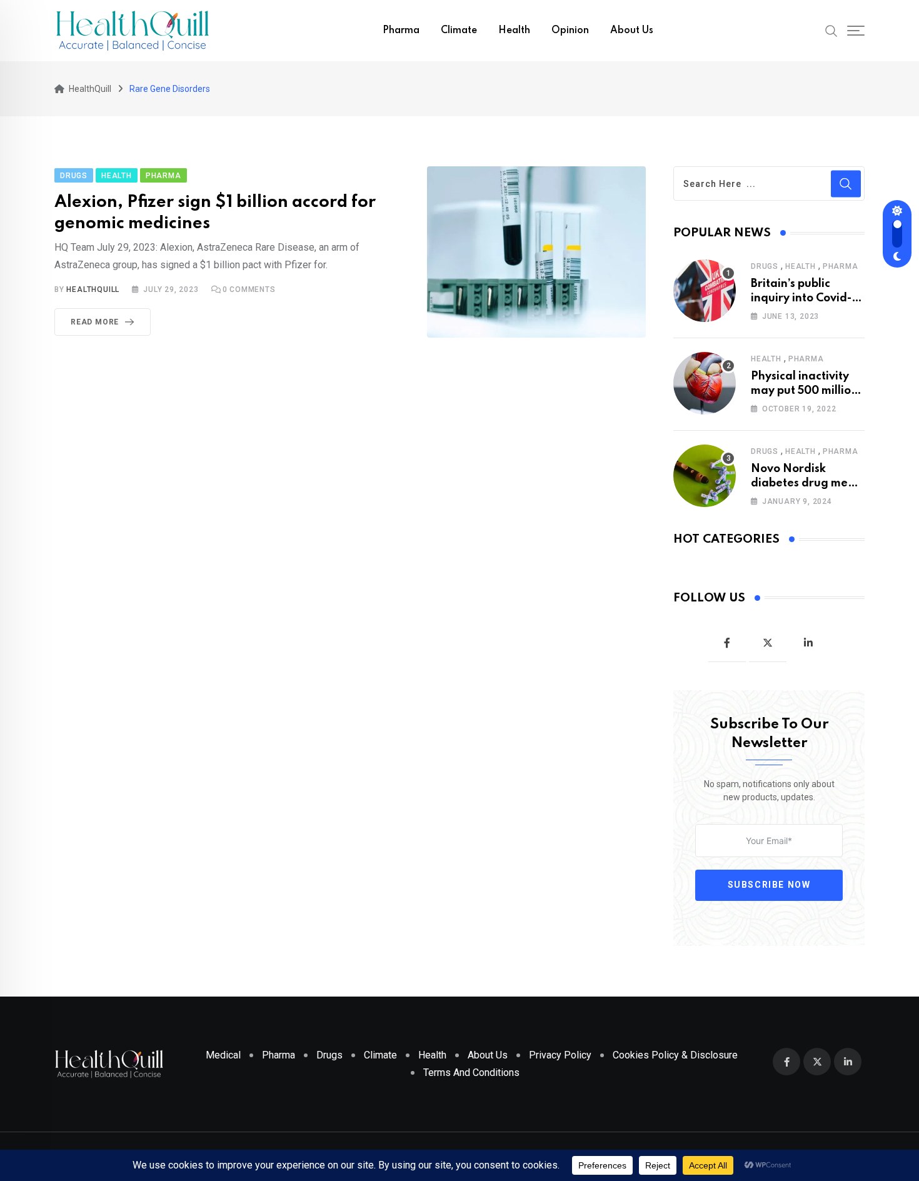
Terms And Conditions (471, 1072)
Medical (223, 1055)
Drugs (764, 266)
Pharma (401, 31)
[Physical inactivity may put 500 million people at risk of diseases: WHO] (704, 383)
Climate (459, 31)
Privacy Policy (560, 1055)
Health (514, 31)
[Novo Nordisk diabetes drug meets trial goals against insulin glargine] (704, 476)
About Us (631, 31)
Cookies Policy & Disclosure (675, 1055)
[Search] (831, 30)
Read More (95, 322)
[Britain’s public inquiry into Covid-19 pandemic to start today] (704, 290)
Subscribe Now (769, 885)
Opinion (570, 31)
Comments (249, 289)
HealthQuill (92, 289)
